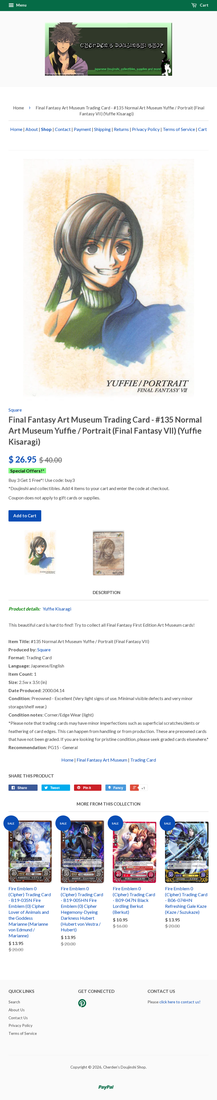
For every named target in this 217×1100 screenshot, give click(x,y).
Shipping (102, 129)
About (31, 129)
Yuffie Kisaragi (57, 608)
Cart (204, 5)
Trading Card (143, 759)
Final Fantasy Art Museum (102, 759)
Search (14, 1002)
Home (18, 107)
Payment (82, 129)
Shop (46, 129)
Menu (21, 5)
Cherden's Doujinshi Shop (124, 1067)
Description (106, 592)
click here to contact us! (180, 1002)
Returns (121, 129)
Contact (63, 129)
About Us (16, 1010)
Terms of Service (179, 129)
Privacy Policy (146, 129)
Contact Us (18, 1018)
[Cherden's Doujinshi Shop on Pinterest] (82, 1005)
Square (15, 409)
